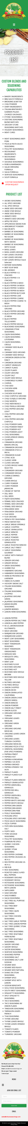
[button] (14, 1105)
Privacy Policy (14, 1124)
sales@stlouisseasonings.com (13, 1068)
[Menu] (14, 25)
